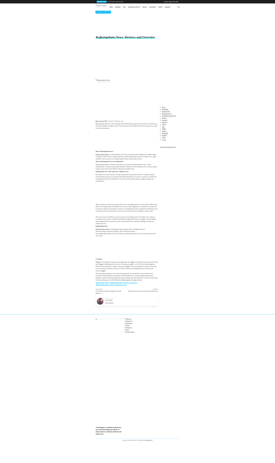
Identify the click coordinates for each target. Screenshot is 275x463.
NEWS (111, 7)
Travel (164, 140)
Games (164, 118)
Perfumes (129, 328)
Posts (127, 330)
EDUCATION (152, 7)
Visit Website (109, 303)
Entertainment (166, 114)
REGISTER (167, 7)
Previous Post (99, 289)
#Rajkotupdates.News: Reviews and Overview (123, 283)
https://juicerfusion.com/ (168, 147)
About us (128, 319)
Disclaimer (129, 323)
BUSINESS (118, 7)
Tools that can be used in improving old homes (143, 291)
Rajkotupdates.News (102, 154)
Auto (163, 107)
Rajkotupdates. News (102, 229)
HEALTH (145, 7)
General (164, 120)
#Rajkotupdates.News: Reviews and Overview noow (111, 285)
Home (164, 125)
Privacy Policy (130, 332)
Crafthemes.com (149, 440)
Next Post (155, 289)
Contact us (129, 321)
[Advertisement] (137, 25)
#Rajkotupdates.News (102, 283)
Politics (164, 131)
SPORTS (160, 7)
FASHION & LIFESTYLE (134, 7)
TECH (124, 7)
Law (163, 127)
